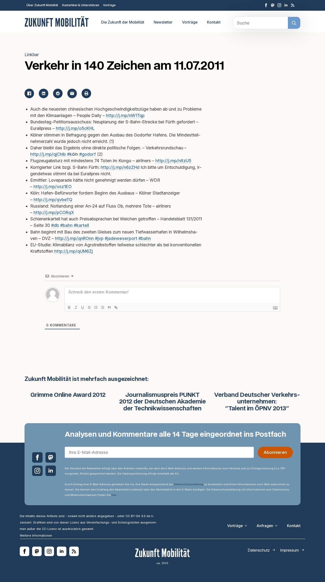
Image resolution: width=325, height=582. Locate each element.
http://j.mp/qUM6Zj (73, 251)
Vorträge (109, 5)
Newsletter (163, 22)
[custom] (273, 5)
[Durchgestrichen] (89, 307)
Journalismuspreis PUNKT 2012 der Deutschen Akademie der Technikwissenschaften (162, 402)
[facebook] (266, 5)
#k (69, 154)
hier (114, 495)
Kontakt (214, 22)
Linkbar (32, 54)
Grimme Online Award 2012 (68, 395)
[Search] (294, 23)
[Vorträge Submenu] (247, 526)
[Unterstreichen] (82, 307)
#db (55, 225)
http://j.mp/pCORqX (54, 212)
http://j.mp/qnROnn (74, 238)
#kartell (81, 225)
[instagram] (279, 5)
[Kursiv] (76, 307)
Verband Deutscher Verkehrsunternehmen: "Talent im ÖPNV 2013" (257, 402)
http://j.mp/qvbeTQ (53, 199)
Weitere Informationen (36, 535)
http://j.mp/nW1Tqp (125, 115)
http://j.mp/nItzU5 (173, 160)
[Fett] (69, 307)
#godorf (87, 154)
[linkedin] (286, 5)
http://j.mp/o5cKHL (75, 128)
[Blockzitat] (109, 307)
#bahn (66, 225)
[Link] (116, 307)
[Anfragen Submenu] (277, 526)
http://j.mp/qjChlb (48, 154)
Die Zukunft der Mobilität (122, 22)
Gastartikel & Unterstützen (80, 5)
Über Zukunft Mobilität (42, 5)
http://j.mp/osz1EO (53, 186)
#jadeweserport (121, 238)
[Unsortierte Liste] (102, 307)
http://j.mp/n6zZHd (120, 167)
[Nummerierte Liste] (96, 307)
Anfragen (264, 526)
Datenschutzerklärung (188, 484)
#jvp (99, 238)
